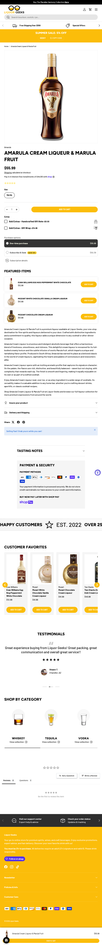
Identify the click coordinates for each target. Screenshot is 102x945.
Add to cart (64, 209)
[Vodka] (84, 720)
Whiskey (18, 738)
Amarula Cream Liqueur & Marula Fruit (23, 46)
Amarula (7, 147)
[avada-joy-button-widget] (6, 940)
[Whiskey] (18, 720)
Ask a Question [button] (68, 775)
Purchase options (12, 237)
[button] (90, 9)
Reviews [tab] (6, 780)
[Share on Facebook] (18, 422)
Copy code (57, 38)
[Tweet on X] (13, 422)
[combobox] (51, 17)
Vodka (83, 738)
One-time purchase (19, 243)
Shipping (8, 172)
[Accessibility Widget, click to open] (98, 472)
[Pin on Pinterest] (23, 422)
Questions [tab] (23, 780)
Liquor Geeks (14, 921)
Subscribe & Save (23, 252)
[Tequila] (51, 720)
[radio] (7, 243)
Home (6, 46)
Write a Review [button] (91, 775)
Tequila (51, 738)
